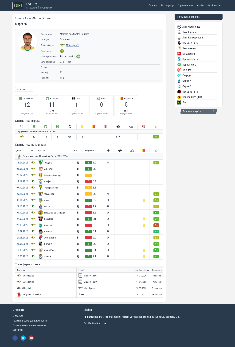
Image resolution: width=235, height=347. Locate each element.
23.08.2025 (22, 243)
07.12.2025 (22, 187)
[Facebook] (15, 338)
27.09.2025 (22, 218)
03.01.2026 (22, 168)
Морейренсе (72, 45)
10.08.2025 (22, 256)
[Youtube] (31, 338)
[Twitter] (23, 338)
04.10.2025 (22, 212)
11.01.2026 (22, 162)
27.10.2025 (22, 206)
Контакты (17, 329)
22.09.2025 (22, 225)
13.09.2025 (22, 231)
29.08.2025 (22, 237)
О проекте (17, 316)
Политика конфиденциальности (29, 320)
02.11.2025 (22, 200)
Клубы (200, 5)
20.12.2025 (22, 175)
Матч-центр (167, 5)
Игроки (27, 18)
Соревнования (185, 5)
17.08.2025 (22, 250)
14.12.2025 (22, 181)
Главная (153, 5)
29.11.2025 (22, 193)
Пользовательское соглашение (29, 325)
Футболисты (214, 5)
